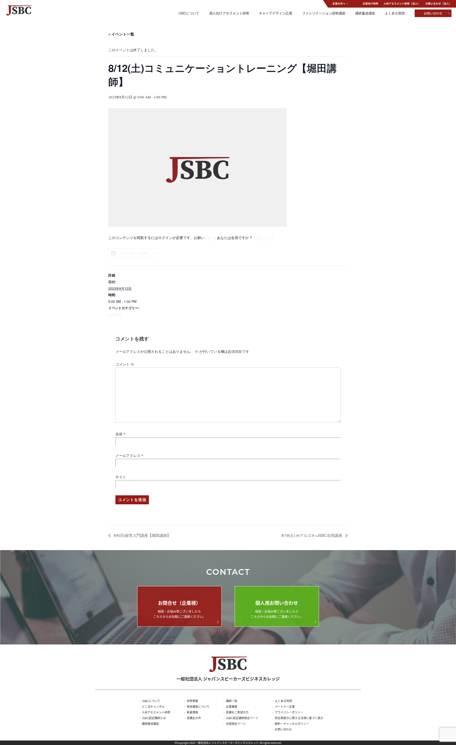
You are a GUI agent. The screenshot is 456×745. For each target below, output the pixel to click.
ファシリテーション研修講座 (323, 13)
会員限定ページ (236, 724)
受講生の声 (194, 718)
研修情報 (192, 701)
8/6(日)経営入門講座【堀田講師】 (142, 535)
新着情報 (192, 712)
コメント (124, 364)
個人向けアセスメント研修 (229, 13)
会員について (263, 237)
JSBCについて (188, 13)
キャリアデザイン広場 (275, 13)
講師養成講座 (365, 13)
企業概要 (231, 706)
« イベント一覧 (121, 34)
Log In (210, 237)
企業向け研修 (370, 3)
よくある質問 (395, 13)
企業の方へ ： (340, 3)
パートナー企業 (285, 706)
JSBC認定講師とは (154, 718)
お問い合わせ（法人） (438, 3)
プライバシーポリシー (289, 712)
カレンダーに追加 (133, 253)
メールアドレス (127, 456)
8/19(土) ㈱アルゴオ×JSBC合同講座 (312, 535)
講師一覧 (231, 701)
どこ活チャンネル (153, 706)
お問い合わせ (433, 13)
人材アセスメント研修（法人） (402, 3)
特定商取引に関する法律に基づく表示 (299, 718)
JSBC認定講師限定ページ (242, 718)
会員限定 (115, 314)
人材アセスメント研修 (156, 712)
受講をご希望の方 (237, 712)
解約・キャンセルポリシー (292, 724)
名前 (119, 434)
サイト (120, 477)
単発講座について (198, 706)
